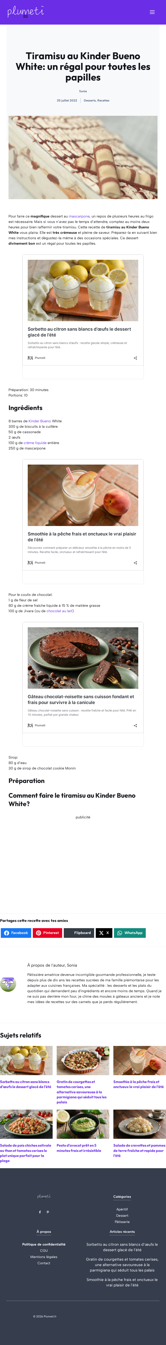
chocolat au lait (59, 611)
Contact (43, 1263)
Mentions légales (43, 1257)
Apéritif (122, 1209)
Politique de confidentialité (44, 1244)
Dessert (122, 1216)
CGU (44, 1251)
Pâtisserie (122, 1222)
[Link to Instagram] (47, 1212)
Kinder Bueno (40, 421)
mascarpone (79, 216)
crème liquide (35, 443)
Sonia (83, 91)
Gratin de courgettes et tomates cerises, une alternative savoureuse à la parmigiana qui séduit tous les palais (122, 1265)
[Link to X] (39, 1212)
